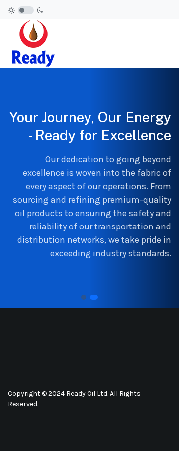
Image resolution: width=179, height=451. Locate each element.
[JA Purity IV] (33, 43)
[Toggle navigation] (151, 43)
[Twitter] (165, 430)
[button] (167, 43)
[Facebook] (127, 430)
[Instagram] (140, 430)
